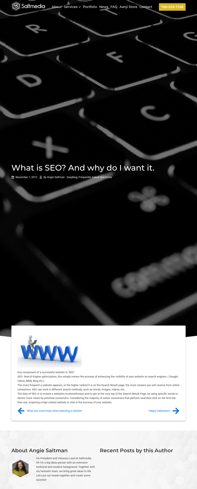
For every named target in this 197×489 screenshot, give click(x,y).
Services (70, 7)
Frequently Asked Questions (95, 177)
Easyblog (72, 177)
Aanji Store (128, 7)
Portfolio (90, 7)
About (57, 7)
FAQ (113, 7)
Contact (146, 7)
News (103, 7)
